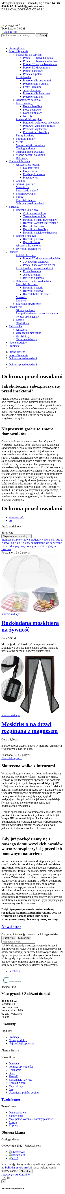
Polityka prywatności (21, 1066)
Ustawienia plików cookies (24, 1092)
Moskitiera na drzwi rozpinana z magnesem (29, 727)
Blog (11, 1089)
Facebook (14, 971)
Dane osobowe (17, 1112)
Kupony (13, 1125)
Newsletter (11, 926)
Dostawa (14, 1063)
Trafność (6, 539)
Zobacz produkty (12, 407)
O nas (12, 1073)
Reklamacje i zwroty (20, 1079)
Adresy (13, 1122)
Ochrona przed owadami (23, 364)
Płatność (13, 1076)
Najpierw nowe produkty (16, 536)
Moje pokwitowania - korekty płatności (31, 1118)
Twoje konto (10, 1099)
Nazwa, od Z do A (12, 542)
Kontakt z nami (17, 1082)
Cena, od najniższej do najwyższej (42, 542)
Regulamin (15, 1069)
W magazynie (49, 546)
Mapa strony (16, 1086)
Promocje (14, 1037)
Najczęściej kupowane (21, 1043)
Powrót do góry (11, 758)
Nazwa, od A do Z (52, 539)
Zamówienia (16, 1115)
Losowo (6, 549)
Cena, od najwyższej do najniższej (21, 546)
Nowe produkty (18, 1040)
